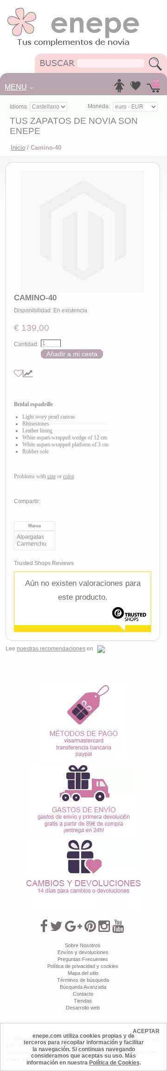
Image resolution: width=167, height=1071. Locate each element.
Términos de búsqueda (83, 980)
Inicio (18, 147)
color (68, 476)
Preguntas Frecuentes (83, 959)
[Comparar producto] (28, 373)
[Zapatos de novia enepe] (73, 10)
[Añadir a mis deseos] (18, 373)
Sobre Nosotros (83, 945)
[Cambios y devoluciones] (83, 842)
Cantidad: (26, 344)
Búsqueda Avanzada (83, 987)
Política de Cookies (114, 1062)
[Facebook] (44, 926)
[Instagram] (104, 926)
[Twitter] (56, 926)
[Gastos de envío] (84, 766)
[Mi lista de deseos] (135, 88)
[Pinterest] (90, 926)
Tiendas (83, 1001)
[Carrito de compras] (153, 88)
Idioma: (20, 106)
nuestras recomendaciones (51, 648)
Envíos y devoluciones (83, 952)
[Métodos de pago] (83, 686)
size (51, 476)
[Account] (119, 88)
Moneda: (99, 106)
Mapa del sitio (83, 973)
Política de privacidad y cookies (82, 966)
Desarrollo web (83, 1007)
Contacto (83, 994)
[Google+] (73, 926)
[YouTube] (118, 926)
